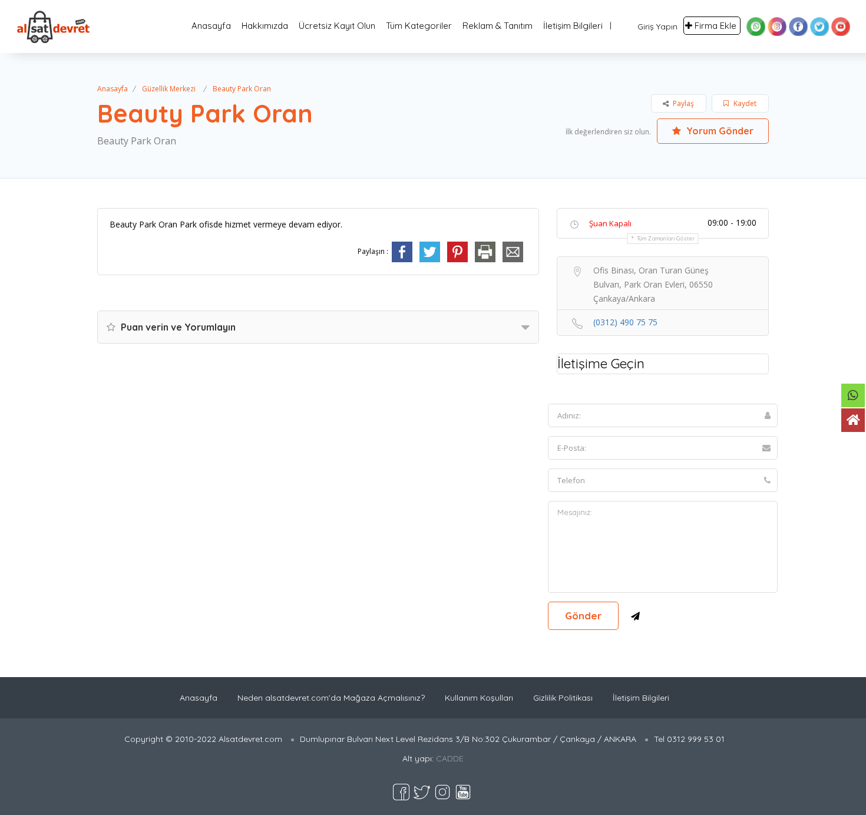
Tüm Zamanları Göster (666, 238)
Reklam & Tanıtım (497, 25)
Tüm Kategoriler (419, 25)
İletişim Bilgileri (573, 25)
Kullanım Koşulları (479, 697)
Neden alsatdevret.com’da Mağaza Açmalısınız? (331, 697)
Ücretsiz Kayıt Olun (337, 25)
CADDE (450, 758)
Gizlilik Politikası (563, 697)
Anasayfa (211, 25)
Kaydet (744, 103)
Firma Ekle (715, 25)
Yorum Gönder (718, 131)
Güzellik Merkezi (169, 89)
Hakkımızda (265, 25)
